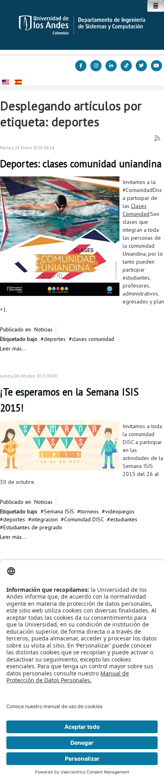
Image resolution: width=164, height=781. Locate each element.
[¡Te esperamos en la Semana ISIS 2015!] (59, 445)
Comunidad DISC (84, 519)
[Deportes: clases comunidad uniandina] (59, 235)
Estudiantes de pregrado (32, 527)
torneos (89, 511)
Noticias (43, 329)
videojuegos (120, 511)
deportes (55, 339)
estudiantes (123, 519)
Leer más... (13, 348)
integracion (44, 519)
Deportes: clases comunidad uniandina (81, 163)
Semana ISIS (59, 511)
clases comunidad (93, 339)
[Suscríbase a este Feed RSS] (157, 138)
